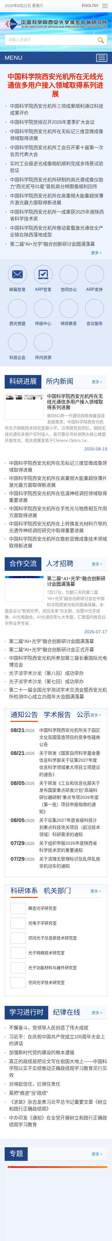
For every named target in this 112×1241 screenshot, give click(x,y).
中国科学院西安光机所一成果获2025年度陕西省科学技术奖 (57, 215)
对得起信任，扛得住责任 (34, 1084)
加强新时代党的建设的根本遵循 (41, 1052)
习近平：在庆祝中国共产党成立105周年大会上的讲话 (57, 1040)
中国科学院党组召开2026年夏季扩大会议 (52, 122)
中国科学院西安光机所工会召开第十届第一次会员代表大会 (56, 151)
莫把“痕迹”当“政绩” (28, 1093)
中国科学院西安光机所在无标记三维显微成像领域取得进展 (56, 135)
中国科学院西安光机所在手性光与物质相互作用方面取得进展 (58, 512)
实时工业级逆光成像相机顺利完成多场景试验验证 (56, 167)
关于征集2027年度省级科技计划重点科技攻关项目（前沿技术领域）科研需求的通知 (69, 827)
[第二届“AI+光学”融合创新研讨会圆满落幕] (24, 589)
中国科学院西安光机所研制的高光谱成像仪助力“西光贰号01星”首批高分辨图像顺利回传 (56, 183)
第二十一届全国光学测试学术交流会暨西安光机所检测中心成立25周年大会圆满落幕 (58, 693)
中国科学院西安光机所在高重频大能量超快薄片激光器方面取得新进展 (56, 199)
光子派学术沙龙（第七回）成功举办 (46, 681)
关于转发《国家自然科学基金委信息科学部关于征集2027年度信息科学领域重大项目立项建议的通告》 (69, 764)
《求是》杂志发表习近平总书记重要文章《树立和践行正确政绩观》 (58, 1105)
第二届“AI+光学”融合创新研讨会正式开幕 (51, 649)
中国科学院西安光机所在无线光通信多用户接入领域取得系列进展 (55, 85)
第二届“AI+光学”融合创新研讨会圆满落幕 (52, 244)
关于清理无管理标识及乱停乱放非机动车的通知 (69, 862)
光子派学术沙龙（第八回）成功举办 (46, 673)
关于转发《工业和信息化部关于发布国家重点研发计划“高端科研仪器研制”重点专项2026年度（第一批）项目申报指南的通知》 (69, 797)
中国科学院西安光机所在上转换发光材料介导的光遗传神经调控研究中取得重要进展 (58, 527)
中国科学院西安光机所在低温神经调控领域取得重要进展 (58, 497)
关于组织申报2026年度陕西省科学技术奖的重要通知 (68, 847)
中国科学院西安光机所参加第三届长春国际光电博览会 (58, 661)
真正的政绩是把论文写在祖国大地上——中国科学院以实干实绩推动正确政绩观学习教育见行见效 (58, 1068)
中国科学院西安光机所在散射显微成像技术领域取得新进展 (58, 542)
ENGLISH (90, 6)
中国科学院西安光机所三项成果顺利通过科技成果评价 (56, 109)
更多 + (96, 253)
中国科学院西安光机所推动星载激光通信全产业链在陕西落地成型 (56, 231)
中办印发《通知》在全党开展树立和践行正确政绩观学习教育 (58, 1121)
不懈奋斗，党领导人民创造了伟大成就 (48, 1027)
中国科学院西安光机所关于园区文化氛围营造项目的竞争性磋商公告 (69, 737)
